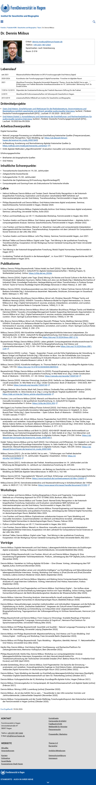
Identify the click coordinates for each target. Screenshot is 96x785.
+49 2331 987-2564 (42, 45)
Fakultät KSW (11, 28)
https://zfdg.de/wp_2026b (40, 273)
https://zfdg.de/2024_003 (43, 403)
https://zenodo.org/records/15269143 (61, 376)
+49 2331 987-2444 (15, 733)
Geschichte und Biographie (27, 28)
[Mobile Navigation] (2, 21)
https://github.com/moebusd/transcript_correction (25, 145)
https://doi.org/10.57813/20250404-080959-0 (38, 367)
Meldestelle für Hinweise (58, 727)
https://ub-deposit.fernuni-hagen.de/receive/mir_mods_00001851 (47, 436)
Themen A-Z (53, 743)
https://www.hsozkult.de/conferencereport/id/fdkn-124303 (58, 478)
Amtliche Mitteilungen (57, 751)
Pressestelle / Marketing (58, 734)
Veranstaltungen (7, 751)
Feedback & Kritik (55, 724)
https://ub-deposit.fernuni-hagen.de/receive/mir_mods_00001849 (35, 139)
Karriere (4, 755)
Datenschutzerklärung (57, 755)
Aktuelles (4, 748)
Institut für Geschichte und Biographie (20, 16)
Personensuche (55, 729)
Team (39, 28)
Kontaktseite (53, 718)
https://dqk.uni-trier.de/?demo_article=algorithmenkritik (27, 394)
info (8, 736)
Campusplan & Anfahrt (57, 721)
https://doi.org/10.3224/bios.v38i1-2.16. (60, 337)
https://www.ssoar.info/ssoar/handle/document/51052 (62, 485)
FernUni (3, 28)
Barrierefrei (53, 746)
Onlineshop (5, 758)
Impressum (53, 758)
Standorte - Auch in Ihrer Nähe (17, 779)
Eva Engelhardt (6, 709)
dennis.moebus (39, 41)
